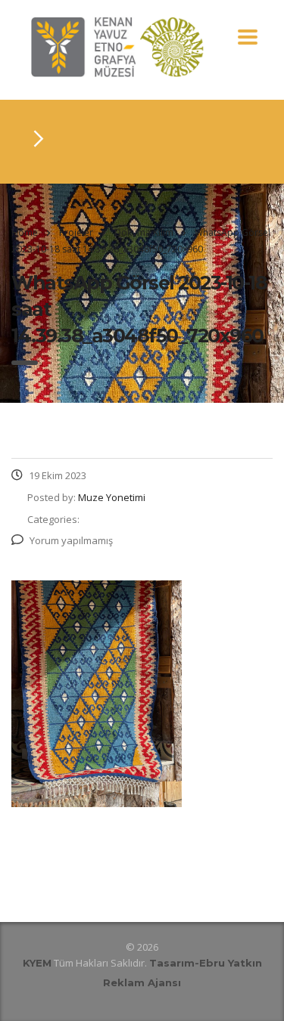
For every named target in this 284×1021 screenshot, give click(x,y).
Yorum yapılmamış (71, 540)
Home (24, 232)
